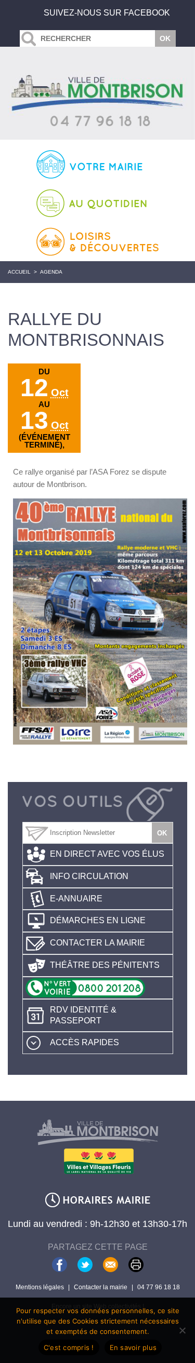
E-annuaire (76, 898)
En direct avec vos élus (107, 853)
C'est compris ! (69, 1347)
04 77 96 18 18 (158, 1287)
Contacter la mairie (97, 942)
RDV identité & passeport (83, 1015)
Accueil (19, 272)
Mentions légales (40, 1287)
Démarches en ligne (98, 920)
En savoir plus (133, 1347)
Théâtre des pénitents (105, 965)
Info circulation (89, 876)
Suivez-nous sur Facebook (107, 12)
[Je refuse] (182, 1330)
